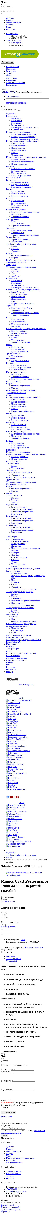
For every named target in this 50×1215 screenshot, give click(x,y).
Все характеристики (34, 947)
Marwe (17, 748)
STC (14, 809)
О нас (8, 27)
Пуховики (15, 207)
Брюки (9, 189)
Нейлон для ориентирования (18, 132)
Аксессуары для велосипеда (18, 635)
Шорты (9, 253)
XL (5, 915)
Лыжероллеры (12, 649)
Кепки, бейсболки (19, 146)
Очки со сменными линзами (23, 621)
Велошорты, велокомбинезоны (24, 127)
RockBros (21, 789)
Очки (13, 619)
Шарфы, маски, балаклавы (22, 303)
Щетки (14, 566)
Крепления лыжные (20, 541)
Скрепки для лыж (19, 557)
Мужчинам (11, 69)
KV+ (15, 741)
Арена (17, 846)
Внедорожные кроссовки (22, 511)
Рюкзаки (15, 582)
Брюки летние (17, 191)
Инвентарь (11, 80)
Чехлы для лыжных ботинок (23, 589)
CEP (14, 718)
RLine (16, 778)
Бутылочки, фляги (19, 573)
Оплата (9, 20)
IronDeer (19, 739)
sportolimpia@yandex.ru (16, 103)
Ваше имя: (5, 1072)
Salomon (19, 814)
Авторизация (17, 45)
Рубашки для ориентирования (24, 139)
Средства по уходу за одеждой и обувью (23, 639)
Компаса (10, 646)
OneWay (19, 764)
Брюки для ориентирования (23, 134)
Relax (15, 783)
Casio (15, 721)
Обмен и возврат (13, 22)
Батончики (11, 669)
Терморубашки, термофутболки (25, 235)
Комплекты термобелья (21, 230)
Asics (15, 705)
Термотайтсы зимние (20, 226)
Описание (10, 956)
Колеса (14, 596)
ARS (21, 698)
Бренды (9, 671)
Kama (16, 744)
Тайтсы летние (17, 223)
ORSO (17, 760)
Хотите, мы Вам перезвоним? (29, 92)
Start (14, 825)
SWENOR (22, 812)
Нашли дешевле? (8, 927)
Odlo (15, 762)
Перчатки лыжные (19, 164)
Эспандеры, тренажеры (16, 658)
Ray (13, 780)
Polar (15, 767)
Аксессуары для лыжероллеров (19, 591)
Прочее (14, 550)
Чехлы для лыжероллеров (22, 605)
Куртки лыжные (18, 203)
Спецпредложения (14, 1163)
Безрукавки (11, 180)
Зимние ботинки (18, 507)
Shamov (18, 819)
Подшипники (17, 603)
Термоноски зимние (20, 217)
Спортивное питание (15, 83)
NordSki (19, 757)
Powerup (19, 769)
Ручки (14, 610)
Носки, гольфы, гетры (16, 210)
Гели (8, 665)
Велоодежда (11, 116)
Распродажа (11, 85)
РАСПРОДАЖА (13, 178)
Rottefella (20, 807)
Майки (14, 246)
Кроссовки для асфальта (21, 509)
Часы (13, 633)
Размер (4, 912)
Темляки (15, 612)
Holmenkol (22, 737)
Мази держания (18, 543)
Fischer (18, 732)
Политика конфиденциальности (20, 1158)
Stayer (16, 828)
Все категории (12, 67)
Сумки (14, 585)
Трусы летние (17, 242)
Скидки (9, 25)
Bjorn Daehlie (26, 714)
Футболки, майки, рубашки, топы (21, 244)
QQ (13, 771)
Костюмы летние (18, 171)
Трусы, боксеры (13, 237)
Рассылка (10, 1178)
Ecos (15, 725)
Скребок (15, 555)
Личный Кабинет (13, 1171)
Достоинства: (7, 1081)
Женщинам (11, 71)
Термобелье (11, 228)
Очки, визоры (12, 614)
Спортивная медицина (16, 637)
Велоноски (16, 123)
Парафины (16, 546)
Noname (19, 755)
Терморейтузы (17, 233)
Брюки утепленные (19, 196)
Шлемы (14, 594)
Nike (15, 753)
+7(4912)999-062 (13, 96)
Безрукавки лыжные (20, 185)
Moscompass (24, 750)
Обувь (9, 76)
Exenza (18, 730)
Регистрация (16, 43)
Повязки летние (18, 148)
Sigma (16, 821)
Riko (15, 787)
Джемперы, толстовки (16, 262)
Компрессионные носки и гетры (25, 212)
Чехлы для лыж (18, 564)
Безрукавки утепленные (21, 187)
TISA (15, 832)
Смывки (15, 559)
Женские (15, 500)
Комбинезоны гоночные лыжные (20, 260)
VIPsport (19, 837)
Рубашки (15, 249)
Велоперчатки (17, 125)
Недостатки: (6, 1090)
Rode (21, 803)
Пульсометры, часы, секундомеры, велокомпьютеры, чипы (21, 624)
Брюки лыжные (18, 194)
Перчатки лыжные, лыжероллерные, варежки (26, 157)
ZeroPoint (21, 844)
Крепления (16, 598)
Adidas (17, 702)
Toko (15, 835)
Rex (13, 785)
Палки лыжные (13, 655)
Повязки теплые (18, 150)
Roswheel (21, 805)
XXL (6, 918)
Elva (14, 728)
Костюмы (10, 166)
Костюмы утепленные (21, 175)
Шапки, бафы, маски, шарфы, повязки (23, 141)
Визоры (14, 617)
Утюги (14, 562)
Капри (14, 221)
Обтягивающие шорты (21, 255)
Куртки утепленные (20, 205)
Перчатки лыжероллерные (22, 162)
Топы (13, 274)
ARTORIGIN (25, 700)
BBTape (19, 712)
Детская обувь (12, 525)
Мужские (15, 498)
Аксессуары (11, 78)
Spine (15, 823)
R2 (12, 776)
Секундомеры (17, 630)
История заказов (13, 1174)
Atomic (18, 707)
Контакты (10, 29)
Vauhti (16, 839)
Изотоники (11, 667)
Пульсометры (17, 628)
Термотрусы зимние (20, 239)
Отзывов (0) (11, 961)
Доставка (10, 18)
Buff (14, 716)
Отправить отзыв (8, 1112)
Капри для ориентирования (23, 137)
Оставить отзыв (8, 901)
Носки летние (17, 214)
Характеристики (13, 959)
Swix (15, 830)
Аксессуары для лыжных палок (20, 607)
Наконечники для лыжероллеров (25, 601)
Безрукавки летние (19, 182)
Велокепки (16, 118)
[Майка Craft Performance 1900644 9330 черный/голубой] (27, 875)
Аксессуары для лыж (15, 539)
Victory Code (25, 841)
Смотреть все (17, 130)
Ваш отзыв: (6, 1100)
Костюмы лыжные (19, 173)
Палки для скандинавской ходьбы (21, 653)
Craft (15, 723)
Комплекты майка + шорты (23, 169)
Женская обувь (12, 516)
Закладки (10, 1176)
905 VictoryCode (26, 685)
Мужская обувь (12, 505)
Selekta (18, 816)
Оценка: (4, 1107)
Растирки (15, 553)
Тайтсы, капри (12, 219)
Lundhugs (21, 746)
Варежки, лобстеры (19, 159)
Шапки (14, 153)
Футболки (15, 251)
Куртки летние (17, 201)
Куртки (9, 198)
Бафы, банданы (18, 143)
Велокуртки (16, 121)
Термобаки (16, 587)
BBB (15, 709)
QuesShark (22, 773)
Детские (14, 502)
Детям (9, 73)
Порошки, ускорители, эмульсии (25, 548)
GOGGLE (21, 734)
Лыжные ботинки (14, 495)
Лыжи (9, 651)
